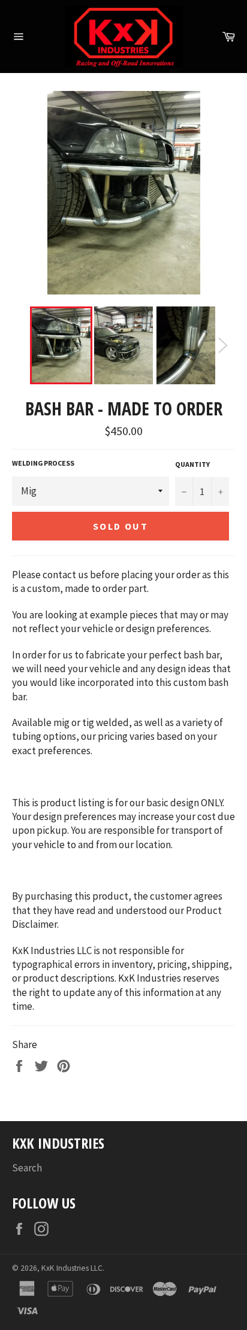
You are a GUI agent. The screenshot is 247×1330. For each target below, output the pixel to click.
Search (27, 1167)
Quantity (192, 464)
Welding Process (43, 462)
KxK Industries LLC (72, 1268)
